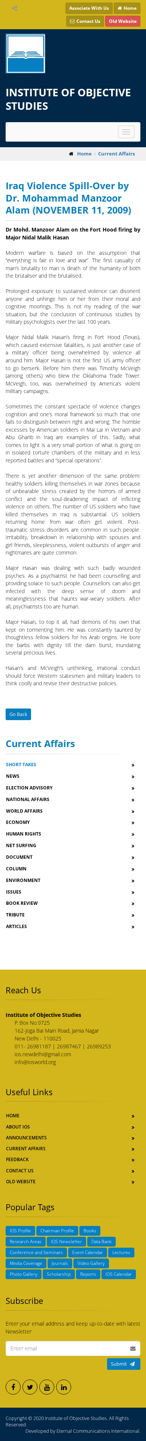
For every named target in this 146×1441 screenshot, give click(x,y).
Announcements (26, 1138)
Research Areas (26, 1241)
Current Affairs (26, 1148)
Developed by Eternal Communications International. (82, 1431)
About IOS (18, 1127)
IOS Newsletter (66, 1241)
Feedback (17, 1159)
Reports (88, 1274)
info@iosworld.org (35, 1062)
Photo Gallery (23, 1274)
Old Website (21, 1181)
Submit (119, 1363)
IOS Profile (20, 1230)
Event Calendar (87, 1252)
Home (12, 1115)
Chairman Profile (57, 1230)
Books (89, 1230)
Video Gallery (91, 1263)
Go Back (18, 714)
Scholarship (59, 1274)
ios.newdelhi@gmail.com (43, 1054)
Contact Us (20, 1170)
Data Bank (101, 1241)
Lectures (121, 1252)
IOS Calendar (119, 1274)
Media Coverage (26, 1263)
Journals (60, 1263)
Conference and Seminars (36, 1252)
